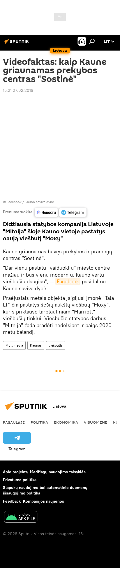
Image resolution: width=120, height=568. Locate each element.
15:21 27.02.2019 (18, 90)
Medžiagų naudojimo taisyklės (58, 471)
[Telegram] (73, 212)
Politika (39, 422)
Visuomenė (95, 422)
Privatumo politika (19, 479)
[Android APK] (20, 517)
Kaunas (36, 345)
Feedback (12, 501)
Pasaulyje (14, 422)
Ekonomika (66, 422)
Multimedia (14, 345)
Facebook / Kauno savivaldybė (30, 202)
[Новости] (46, 212)
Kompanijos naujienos (43, 501)
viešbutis (56, 345)
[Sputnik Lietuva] (17, 43)
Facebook (68, 281)
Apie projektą (15, 471)
